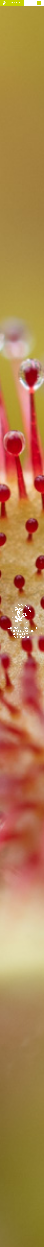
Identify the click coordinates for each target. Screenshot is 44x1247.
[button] (39, 3)
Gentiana (14, 2)
